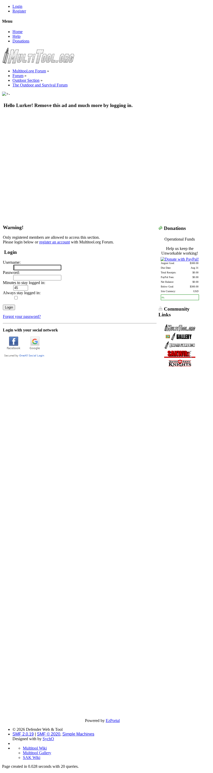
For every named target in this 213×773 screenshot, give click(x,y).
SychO (48, 739)
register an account (54, 242)
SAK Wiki (31, 757)
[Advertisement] (102, 150)
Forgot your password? (22, 316)
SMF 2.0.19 (23, 734)
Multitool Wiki (35, 748)
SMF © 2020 (48, 734)
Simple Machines (78, 734)
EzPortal (113, 720)
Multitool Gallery (37, 753)
